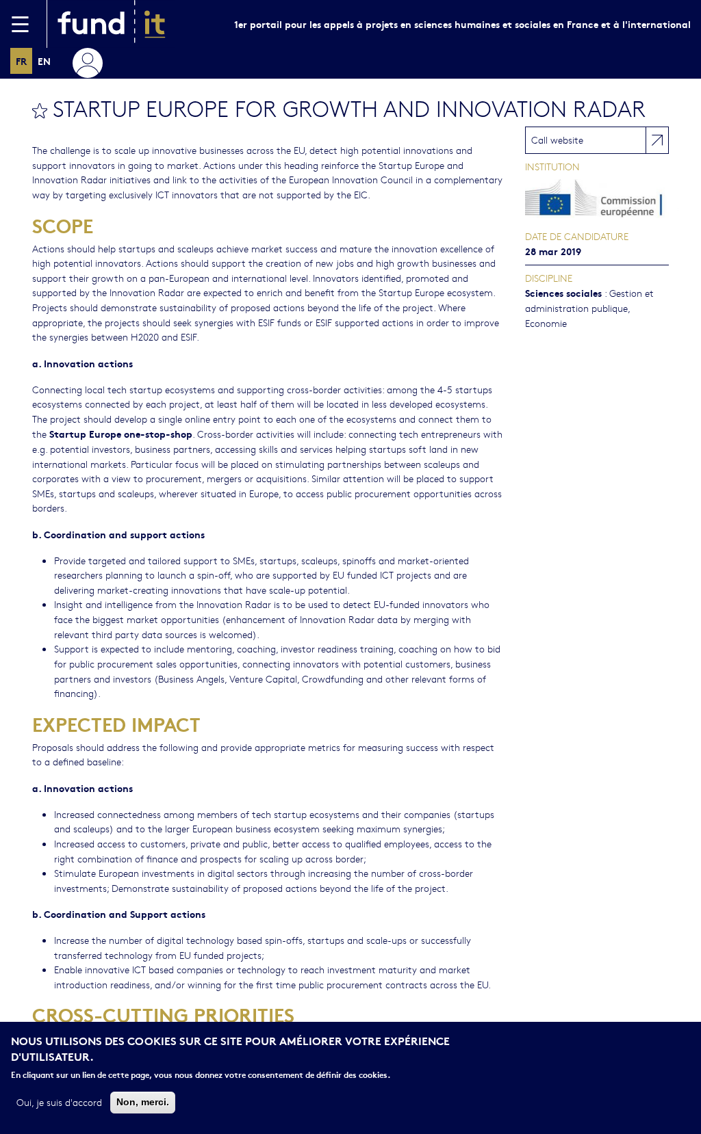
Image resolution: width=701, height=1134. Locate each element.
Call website (557, 139)
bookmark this (39, 110)
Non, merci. (142, 1101)
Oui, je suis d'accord (59, 1102)
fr (21, 60)
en (44, 60)
